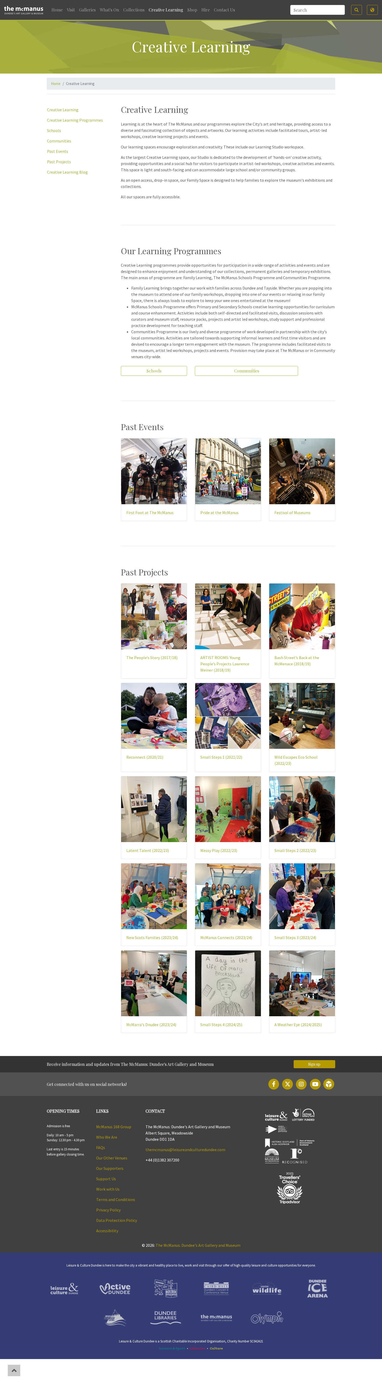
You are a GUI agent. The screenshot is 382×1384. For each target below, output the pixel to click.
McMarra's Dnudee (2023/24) (151, 1024)
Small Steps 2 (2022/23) (295, 850)
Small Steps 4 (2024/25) (221, 1024)
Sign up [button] (314, 1064)
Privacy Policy (108, 1209)
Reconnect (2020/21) (144, 757)
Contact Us (224, 9)
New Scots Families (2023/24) (152, 937)
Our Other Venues (111, 1157)
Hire (205, 9)
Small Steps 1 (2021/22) (221, 757)
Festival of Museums (292, 512)
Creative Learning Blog (67, 172)
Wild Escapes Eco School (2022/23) (296, 760)
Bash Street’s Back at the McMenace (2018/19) (296, 660)
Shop (192, 9)
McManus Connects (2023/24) (226, 937)
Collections (133, 9)
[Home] (24, 10)
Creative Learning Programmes (75, 120)
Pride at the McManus (219, 512)
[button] (372, 10)
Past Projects (59, 161)
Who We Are (106, 1137)
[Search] (356, 10)
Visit (71, 9)
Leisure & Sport (172, 1348)
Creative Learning (166, 9)
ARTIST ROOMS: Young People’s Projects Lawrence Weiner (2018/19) (224, 664)
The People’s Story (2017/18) (151, 657)
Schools (54, 130)
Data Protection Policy (117, 1220)
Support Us (106, 1178)
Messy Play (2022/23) (218, 850)
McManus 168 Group (113, 1126)
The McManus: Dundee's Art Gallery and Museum (198, 1245)
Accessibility (107, 1230)
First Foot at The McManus (150, 512)
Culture (216, 1348)
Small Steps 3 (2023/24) (295, 937)
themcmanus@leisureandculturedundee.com (185, 1149)
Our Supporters (109, 1168)
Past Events (57, 151)
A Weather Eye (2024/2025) (298, 1024)
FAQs (100, 1147)
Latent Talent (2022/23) (147, 850)
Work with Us (108, 1189)
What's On (109, 9)
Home (57, 9)
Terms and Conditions (116, 1199)
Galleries (87, 9)
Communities (59, 140)
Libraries (197, 1348)
